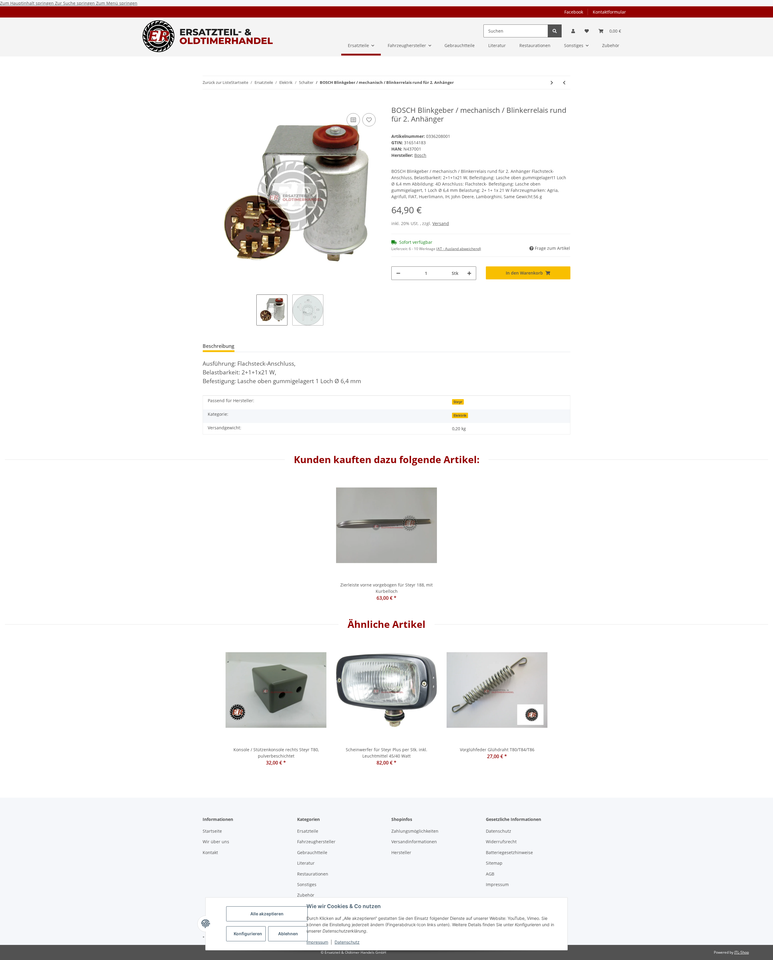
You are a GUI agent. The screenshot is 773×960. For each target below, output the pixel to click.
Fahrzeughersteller (316, 841)
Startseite (212, 831)
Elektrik (460, 415)
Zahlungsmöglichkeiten (414, 831)
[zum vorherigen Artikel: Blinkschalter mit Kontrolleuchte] (564, 82)
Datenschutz (347, 942)
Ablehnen (288, 933)
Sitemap (494, 863)
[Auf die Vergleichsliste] (353, 119)
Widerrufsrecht (501, 841)
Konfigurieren (248, 933)
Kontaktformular (609, 12)
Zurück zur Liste (217, 82)
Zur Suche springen (75, 3)
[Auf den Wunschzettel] (369, 119)
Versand (440, 223)
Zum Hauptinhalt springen (27, 3)
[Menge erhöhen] (469, 273)
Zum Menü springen (116, 3)
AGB (490, 874)
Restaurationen (312, 874)
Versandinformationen (414, 841)
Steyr (458, 402)
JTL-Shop (741, 952)
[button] (573, 31)
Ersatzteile (307, 831)
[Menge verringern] (398, 273)
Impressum (317, 942)
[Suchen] (555, 30)
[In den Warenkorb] (207, 102)
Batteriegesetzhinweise (509, 852)
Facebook (573, 12)
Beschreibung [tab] (218, 346)
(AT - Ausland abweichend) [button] (458, 248)
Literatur (306, 863)
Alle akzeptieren (267, 913)
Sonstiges (306, 884)
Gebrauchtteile (312, 852)
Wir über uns (216, 841)
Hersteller (401, 852)
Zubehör (305, 895)
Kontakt (210, 852)
